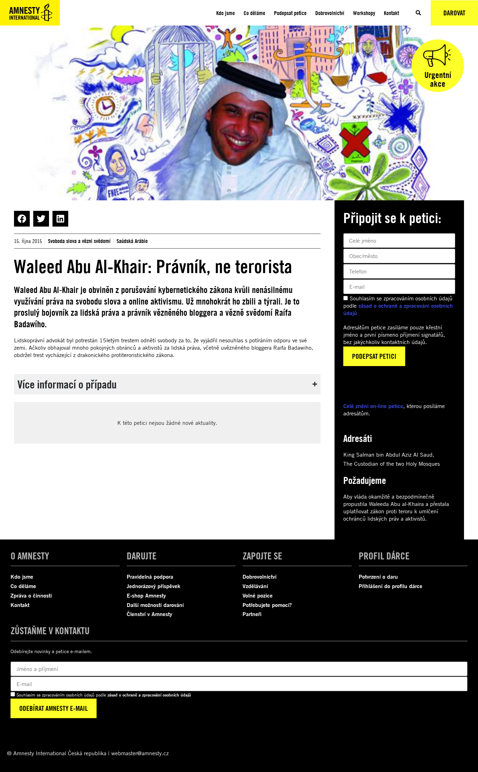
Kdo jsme (225, 12)
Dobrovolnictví (329, 12)
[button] (22, 219)
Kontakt (391, 12)
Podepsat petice (290, 12)
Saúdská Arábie (132, 240)
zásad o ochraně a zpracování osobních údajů (149, 695)
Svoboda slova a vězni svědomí (79, 240)
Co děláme (254, 12)
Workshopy (364, 12)
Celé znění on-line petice (373, 405)
